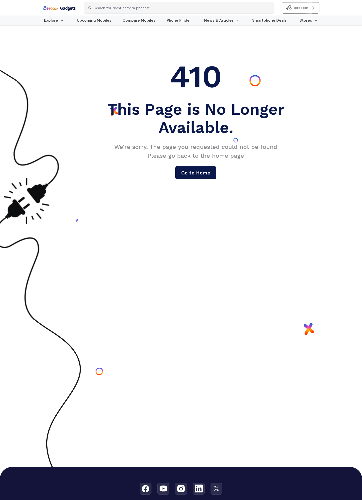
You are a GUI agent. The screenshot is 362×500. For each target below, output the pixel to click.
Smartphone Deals (269, 20)
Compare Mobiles (138, 20)
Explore (51, 20)
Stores (305, 20)
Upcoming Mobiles (94, 20)
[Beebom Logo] (59, 8)
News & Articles (219, 20)
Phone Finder (179, 20)
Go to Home (195, 173)
